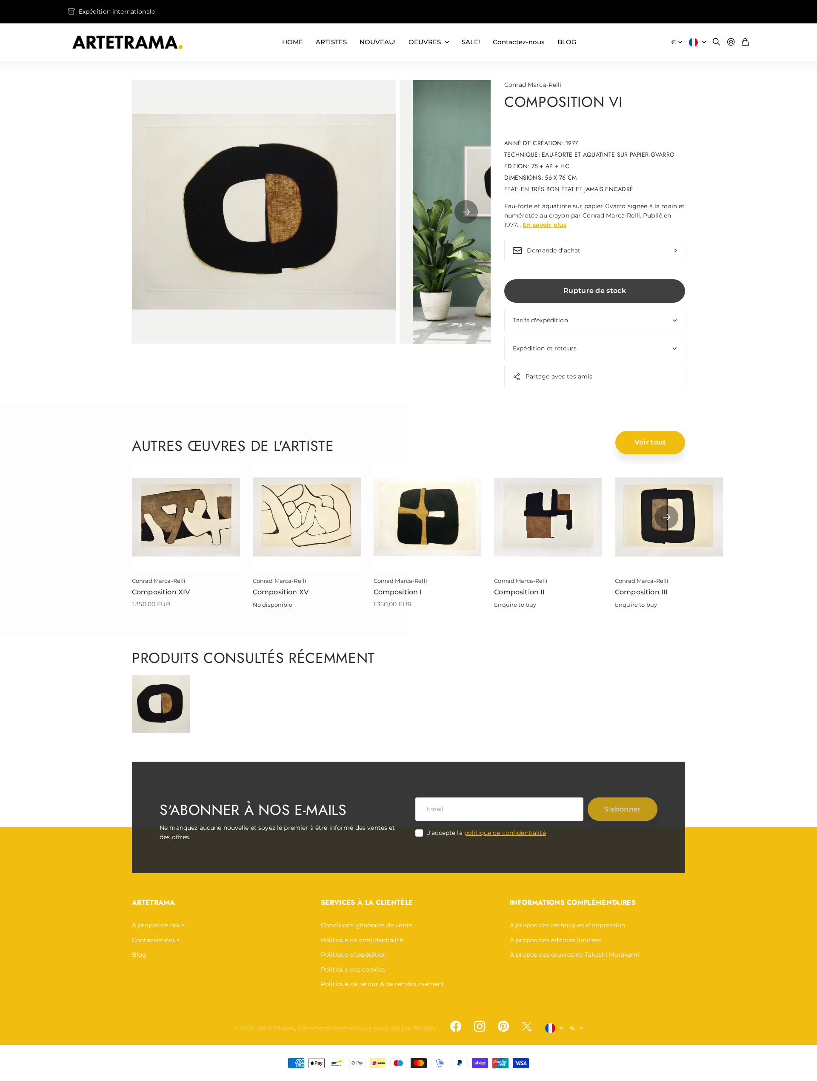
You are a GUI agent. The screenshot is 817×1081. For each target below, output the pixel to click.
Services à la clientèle (367, 902)
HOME (292, 42)
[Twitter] (526, 1026)
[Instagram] (479, 1026)
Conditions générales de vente (366, 925)
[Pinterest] (503, 1026)
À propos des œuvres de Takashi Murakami (574, 954)
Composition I (398, 592)
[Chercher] (716, 42)
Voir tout (650, 442)
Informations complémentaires (573, 902)
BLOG (567, 42)
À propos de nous (158, 925)
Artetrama (153, 902)
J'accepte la (486, 833)
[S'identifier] (731, 42)
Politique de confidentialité (362, 940)
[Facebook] (455, 1026)
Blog (139, 954)
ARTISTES (331, 42)
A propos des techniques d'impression (567, 925)
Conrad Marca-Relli (533, 85)
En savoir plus (544, 225)
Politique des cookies (353, 969)
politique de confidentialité (505, 833)
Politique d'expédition (354, 954)
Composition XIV (161, 592)
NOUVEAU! (378, 42)
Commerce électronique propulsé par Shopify (367, 1028)
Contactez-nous (519, 42)
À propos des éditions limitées (555, 940)
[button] (466, 212)
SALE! (471, 42)
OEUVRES (424, 42)
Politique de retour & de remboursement (382, 984)
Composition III (641, 592)
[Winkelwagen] (745, 42)
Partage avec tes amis (559, 376)
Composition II (519, 592)
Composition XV (281, 592)
